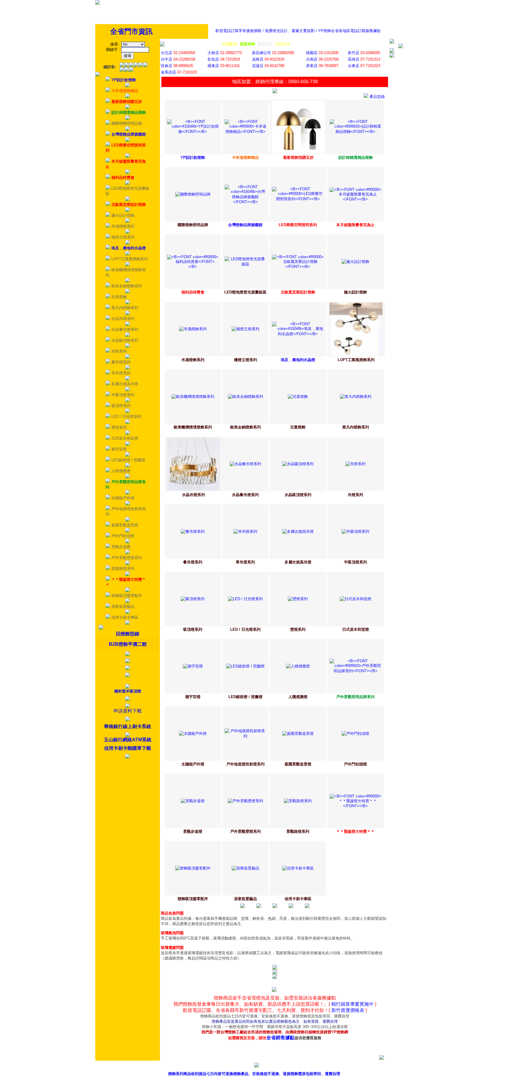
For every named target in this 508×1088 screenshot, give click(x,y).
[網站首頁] (97, 3)
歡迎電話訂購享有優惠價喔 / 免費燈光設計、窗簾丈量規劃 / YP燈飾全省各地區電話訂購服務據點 (298, 31)
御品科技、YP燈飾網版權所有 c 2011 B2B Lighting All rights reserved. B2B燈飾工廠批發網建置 (254, 1083)
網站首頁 (376, 1066)
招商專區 (349, 1066)
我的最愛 (402, 1066)
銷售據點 (295, 1066)
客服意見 (322, 1066)
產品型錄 (269, 1066)
